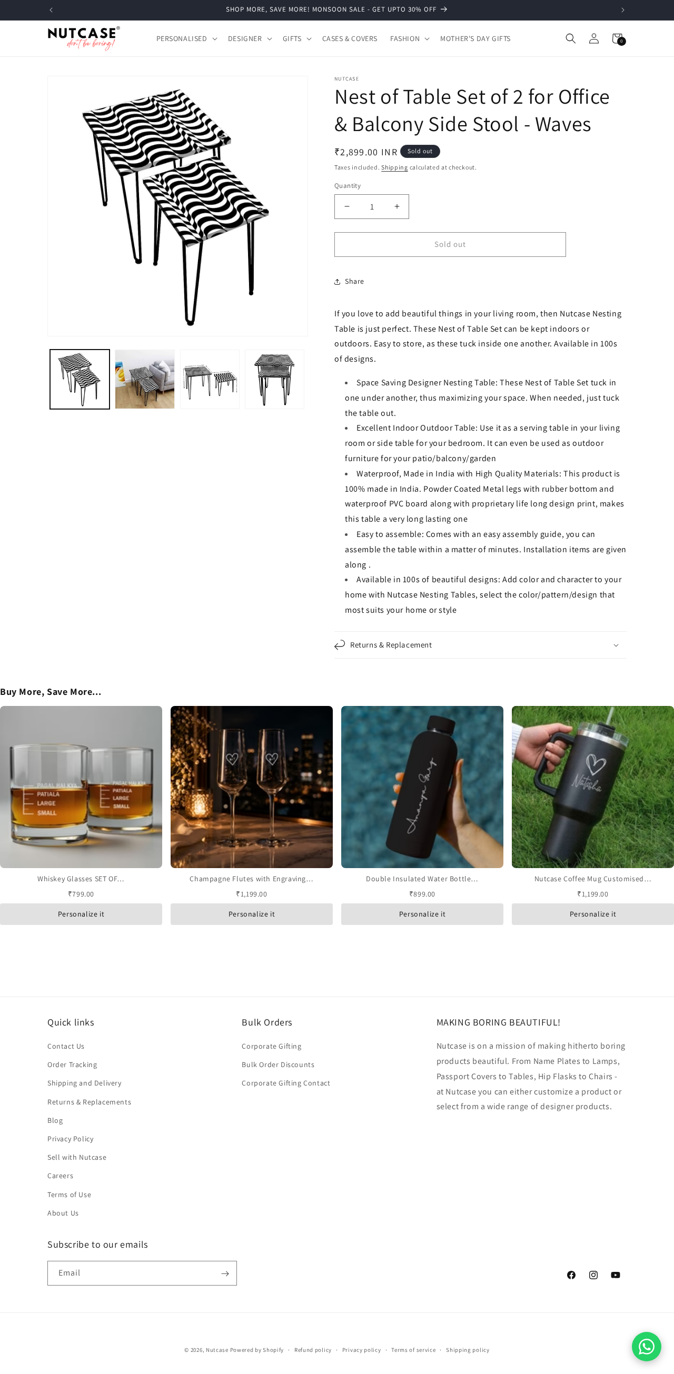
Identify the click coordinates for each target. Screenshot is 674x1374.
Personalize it (81, 914)
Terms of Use (69, 1194)
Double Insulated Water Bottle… (422, 878)
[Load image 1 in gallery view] (80, 379)
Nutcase (217, 1349)
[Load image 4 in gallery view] (274, 379)
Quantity (347, 185)
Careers (60, 1176)
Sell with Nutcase (76, 1157)
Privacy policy (361, 1349)
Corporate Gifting (271, 1046)
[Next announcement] (623, 10)
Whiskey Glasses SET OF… (81, 878)
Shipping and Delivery (84, 1083)
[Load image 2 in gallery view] (144, 379)
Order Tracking (72, 1065)
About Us (63, 1213)
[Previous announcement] (51, 10)
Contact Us (66, 1046)
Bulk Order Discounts (278, 1065)
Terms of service (413, 1349)
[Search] (570, 38)
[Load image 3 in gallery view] (210, 379)
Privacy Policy (70, 1138)
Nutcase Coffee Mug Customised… (593, 878)
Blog (55, 1120)
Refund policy (313, 1349)
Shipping (394, 167)
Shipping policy (468, 1349)
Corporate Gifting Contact (286, 1083)
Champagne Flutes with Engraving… (251, 878)
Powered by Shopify (257, 1349)
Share (354, 281)
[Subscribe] (224, 1273)
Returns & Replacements (89, 1102)
